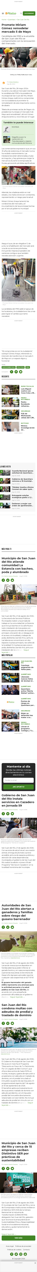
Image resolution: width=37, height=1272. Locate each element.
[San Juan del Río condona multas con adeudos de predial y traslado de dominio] (18, 1037)
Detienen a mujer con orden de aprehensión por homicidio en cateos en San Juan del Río (23, 507)
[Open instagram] (20, 1254)
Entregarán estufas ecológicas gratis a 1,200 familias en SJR (23, 497)
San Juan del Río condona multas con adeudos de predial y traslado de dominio (17, 1010)
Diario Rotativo (13, 82)
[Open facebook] (11, 1254)
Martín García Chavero (11, 576)
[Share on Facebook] (11, 371)
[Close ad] (35, 1263)
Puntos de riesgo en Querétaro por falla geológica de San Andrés (27, 705)
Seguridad (25, 411)
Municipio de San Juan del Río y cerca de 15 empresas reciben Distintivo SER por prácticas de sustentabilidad (18, 1151)
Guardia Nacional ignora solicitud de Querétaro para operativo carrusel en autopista (22, 474)
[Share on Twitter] (16, 371)
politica (20, 367)
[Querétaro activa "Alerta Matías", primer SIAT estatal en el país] (10, 690)
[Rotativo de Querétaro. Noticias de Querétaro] (12, 13)
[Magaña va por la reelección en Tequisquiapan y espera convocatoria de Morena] (6, 139)
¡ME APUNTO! (18, 787)
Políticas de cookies (14, 1250)
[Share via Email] (20, 371)
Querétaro (11, 20)
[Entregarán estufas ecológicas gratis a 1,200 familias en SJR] (5, 497)
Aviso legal (10, 1246)
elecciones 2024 (8, 367)
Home (4, 20)
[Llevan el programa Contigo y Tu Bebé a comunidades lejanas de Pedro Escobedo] (10, 726)
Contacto (26, 1250)
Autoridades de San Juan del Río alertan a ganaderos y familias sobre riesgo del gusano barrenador (18, 912)
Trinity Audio (20, 74)
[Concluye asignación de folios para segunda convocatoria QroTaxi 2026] (10, 665)
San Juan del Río (23, 20)
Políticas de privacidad (23, 1246)
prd (27, 367)
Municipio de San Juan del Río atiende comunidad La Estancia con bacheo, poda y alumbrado (18, 565)
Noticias (25, 423)
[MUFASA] (6, 129)
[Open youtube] (25, 1254)
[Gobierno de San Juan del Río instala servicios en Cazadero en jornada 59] (18, 828)
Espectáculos (27, 386)
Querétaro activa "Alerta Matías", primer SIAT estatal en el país (27, 693)
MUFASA (15, 127)
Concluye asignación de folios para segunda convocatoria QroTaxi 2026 (27, 670)
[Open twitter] (16, 1254)
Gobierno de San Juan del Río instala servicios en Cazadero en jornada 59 (18, 800)
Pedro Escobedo (25, 398)
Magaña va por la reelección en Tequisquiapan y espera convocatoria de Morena (22, 140)
